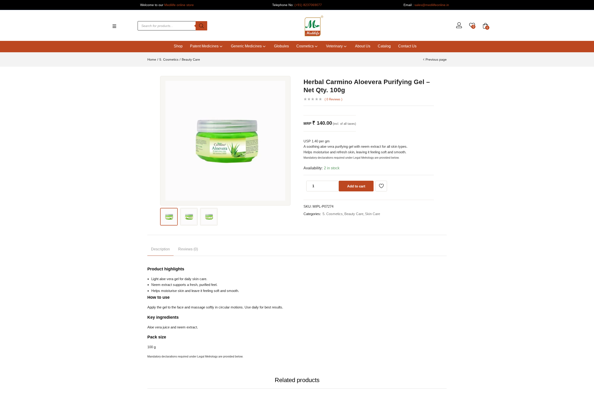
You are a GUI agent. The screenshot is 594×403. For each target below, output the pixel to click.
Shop (178, 46)
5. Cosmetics (168, 59)
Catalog (384, 46)
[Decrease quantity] (324, 186)
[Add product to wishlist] (381, 186)
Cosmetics (305, 46)
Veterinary (335, 46)
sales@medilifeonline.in (431, 5)
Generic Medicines (247, 46)
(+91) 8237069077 (308, 5)
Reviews (333, 99)
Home (151, 59)
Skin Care (372, 214)
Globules (281, 46)
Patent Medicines (205, 46)
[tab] (160, 250)
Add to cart (356, 186)
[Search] (201, 25)
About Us (362, 46)
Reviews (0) (188, 249)
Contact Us (407, 46)
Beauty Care (191, 59)
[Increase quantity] (334, 186)
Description (160, 249)
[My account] (459, 26)
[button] (485, 26)
